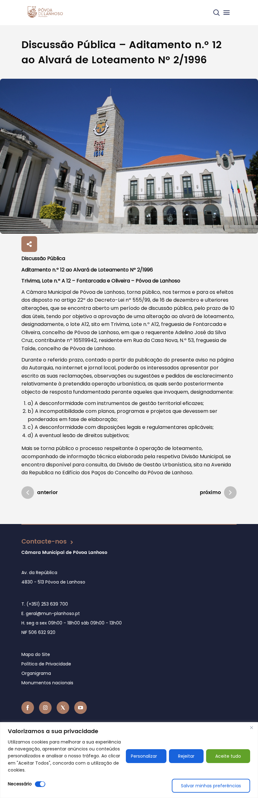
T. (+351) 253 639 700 (44, 604)
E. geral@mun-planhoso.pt (50, 613)
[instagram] (45, 707)
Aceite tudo (228, 756)
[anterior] (27, 492)
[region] (129, 760)
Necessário (20, 784)
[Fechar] (251, 727)
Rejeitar (186, 756)
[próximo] (230, 492)
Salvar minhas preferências (211, 786)
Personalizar (144, 756)
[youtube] (80, 707)
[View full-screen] (129, 156)
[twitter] (63, 707)
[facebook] (27, 707)
